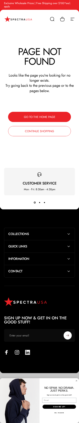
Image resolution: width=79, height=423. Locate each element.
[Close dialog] (76, 380)
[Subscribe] (68, 335)
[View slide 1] (34, 202)
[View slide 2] (39, 202)
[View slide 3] (44, 202)
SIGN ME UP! (59, 407)
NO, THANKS (59, 413)
